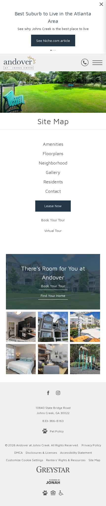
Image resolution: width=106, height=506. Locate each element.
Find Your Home (53, 295)
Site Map (94, 460)
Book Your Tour (53, 286)
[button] (51, 50)
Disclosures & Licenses (41, 452)
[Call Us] (84, 62)
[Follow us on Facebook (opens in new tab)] (48, 394)
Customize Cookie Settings (24, 460)
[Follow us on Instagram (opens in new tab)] (58, 394)
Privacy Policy (91, 445)
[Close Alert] (101, 5)
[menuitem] (53, 144)
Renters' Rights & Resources (66, 460)
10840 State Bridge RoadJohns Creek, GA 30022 (53, 410)
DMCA (18, 452)
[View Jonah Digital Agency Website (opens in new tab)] (53, 482)
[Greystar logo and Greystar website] (53, 470)
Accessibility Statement (76, 452)
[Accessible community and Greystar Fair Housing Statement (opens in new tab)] (61, 493)
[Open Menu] (97, 62)
